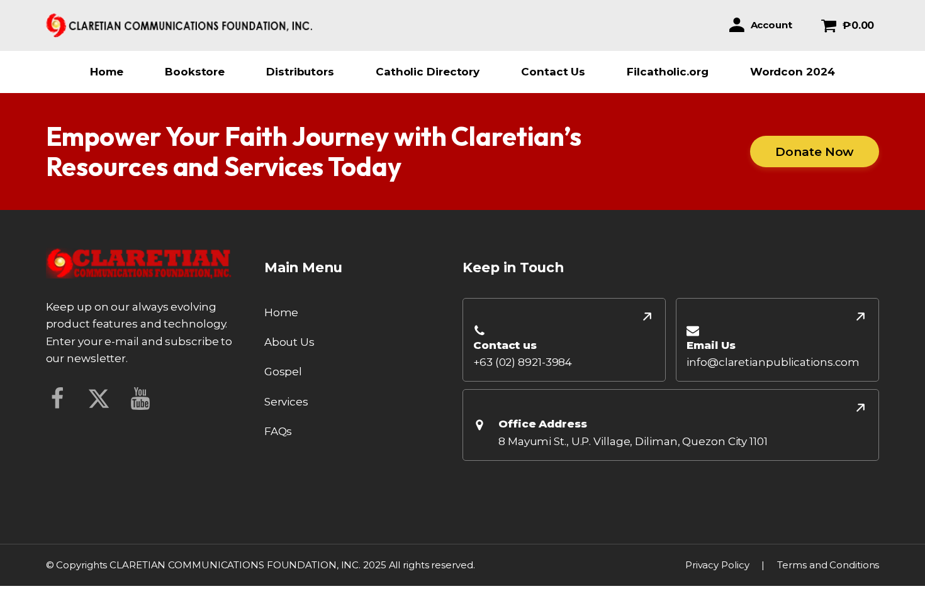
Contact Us (553, 71)
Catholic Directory (427, 71)
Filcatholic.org (668, 71)
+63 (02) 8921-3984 (522, 362)
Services (286, 401)
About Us (289, 342)
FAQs (278, 431)
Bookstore (195, 71)
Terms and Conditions (828, 565)
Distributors (300, 71)
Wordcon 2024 (792, 71)
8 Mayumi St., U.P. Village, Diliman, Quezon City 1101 (633, 441)
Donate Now (814, 151)
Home (106, 71)
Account (771, 25)
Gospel (283, 371)
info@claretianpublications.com (773, 362)
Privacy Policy (717, 565)
